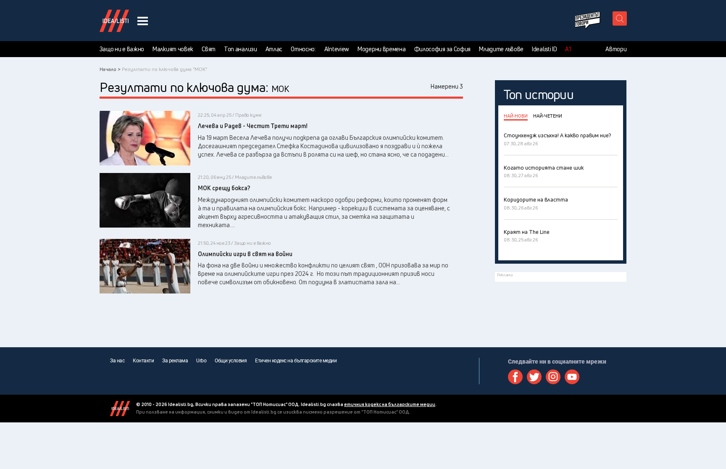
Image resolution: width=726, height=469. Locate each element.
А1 (568, 49)
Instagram (553, 376)
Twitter (534, 376)
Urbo (201, 361)
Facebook (515, 376)
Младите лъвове (501, 49)
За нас (117, 361)
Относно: (303, 49)
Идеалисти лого (114, 20)
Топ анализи (240, 49)
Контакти (143, 361)
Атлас (274, 49)
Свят (209, 49)
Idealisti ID (544, 49)
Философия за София (442, 49)
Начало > (110, 69)
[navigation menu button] (142, 21)
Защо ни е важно (122, 49)
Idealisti (120, 408)
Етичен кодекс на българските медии (296, 361)
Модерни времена (382, 49)
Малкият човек (173, 49)
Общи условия (231, 361)
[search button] (620, 18)
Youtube (572, 376)
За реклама (175, 361)
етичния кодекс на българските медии (389, 404)
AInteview (336, 49)
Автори (615, 49)
